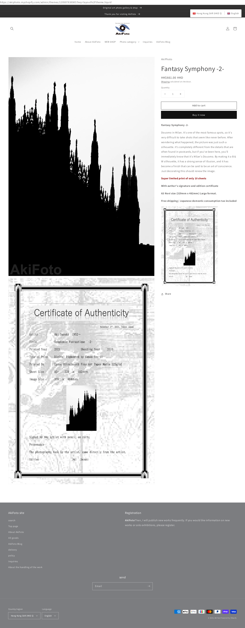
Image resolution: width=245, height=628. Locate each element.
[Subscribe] (148, 586)
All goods (13, 537)
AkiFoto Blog (15, 543)
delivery (12, 549)
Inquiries (13, 561)
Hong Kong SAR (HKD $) (22, 615)
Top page (13, 526)
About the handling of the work (25, 567)
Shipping (165, 81)
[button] (12, 28)
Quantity (165, 87)
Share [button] (168, 293)
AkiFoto (217, 618)
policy (11, 555)
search (12, 520)
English (48, 615)
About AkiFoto (16, 532)
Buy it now (198, 115)
